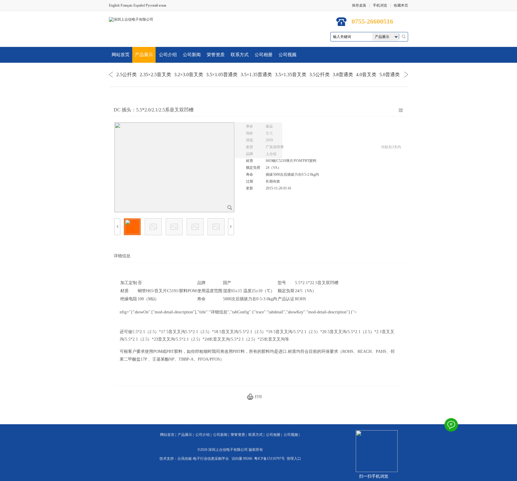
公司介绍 (168, 54)
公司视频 (287, 54)
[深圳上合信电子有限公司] (131, 19)
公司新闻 (192, 54)
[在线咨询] (451, 424)
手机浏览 (380, 5)
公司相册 (264, 54)
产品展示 (144, 54)
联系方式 (240, 54)
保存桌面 (359, 5)
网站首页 (121, 54)
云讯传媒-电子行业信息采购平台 (203, 459)
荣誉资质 (216, 54)
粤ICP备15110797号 (269, 459)
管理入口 (294, 459)
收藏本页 (401, 5)
